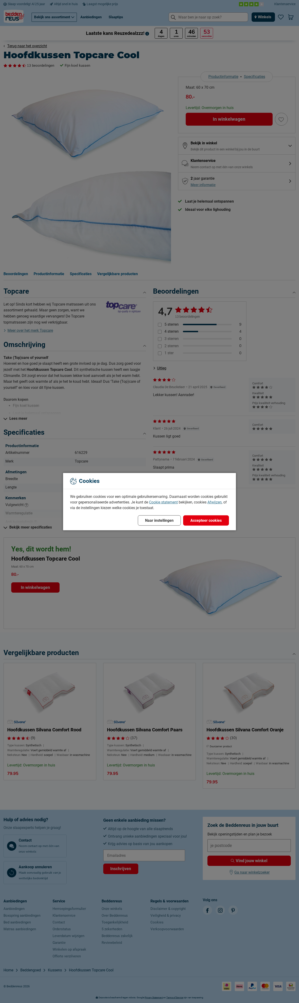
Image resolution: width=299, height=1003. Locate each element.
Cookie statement (163, 502)
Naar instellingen (159, 520)
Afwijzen (214, 502)
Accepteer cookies (206, 520)
